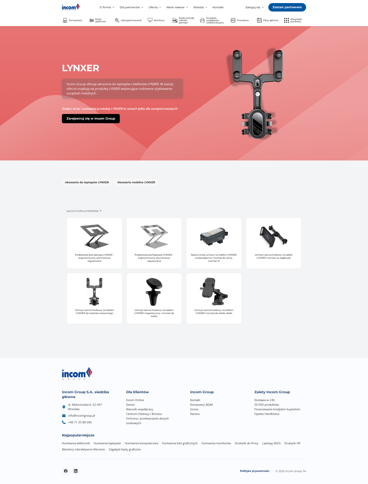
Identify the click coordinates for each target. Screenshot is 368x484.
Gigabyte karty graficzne (125, 449)
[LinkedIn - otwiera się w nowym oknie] (76, 471)
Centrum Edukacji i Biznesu (144, 414)
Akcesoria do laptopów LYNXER (87, 182)
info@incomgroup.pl (81, 415)
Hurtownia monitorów (216, 443)
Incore (194, 409)
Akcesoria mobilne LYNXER (136, 182)
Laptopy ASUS (271, 443)
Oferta (153, 7)
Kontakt (218, 7)
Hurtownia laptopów (107, 443)
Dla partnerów (130, 7)
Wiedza (198, 7)
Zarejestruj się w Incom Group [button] (91, 118)
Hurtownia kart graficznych (180, 443)
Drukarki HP (292, 443)
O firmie (105, 7)
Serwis (130, 404)
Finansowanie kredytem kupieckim (277, 409)
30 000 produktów (266, 404)
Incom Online (135, 400)
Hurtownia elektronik (76, 443)
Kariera (195, 414)
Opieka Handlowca (266, 414)
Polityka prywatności (254, 471)
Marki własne (175, 7)
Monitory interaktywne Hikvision (83, 449)
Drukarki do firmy (246, 443)
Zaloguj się (253, 7)
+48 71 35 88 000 (80, 422)
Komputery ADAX (201, 404)
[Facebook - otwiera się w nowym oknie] (66, 471)
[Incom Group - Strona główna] (71, 7)
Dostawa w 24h (264, 400)
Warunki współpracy (139, 409)
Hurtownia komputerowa (141, 443)
